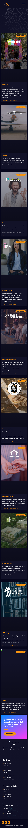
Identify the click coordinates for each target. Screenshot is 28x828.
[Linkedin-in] (6, 822)
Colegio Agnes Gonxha (9, 359)
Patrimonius (6, 223)
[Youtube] (9, 822)
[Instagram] (3, 822)
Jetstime (4, 155)
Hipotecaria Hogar (7, 496)
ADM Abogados (7, 633)
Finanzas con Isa (7, 290)
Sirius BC (5, 700)
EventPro (5, 84)
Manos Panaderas (7, 429)
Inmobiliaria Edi (7, 563)
